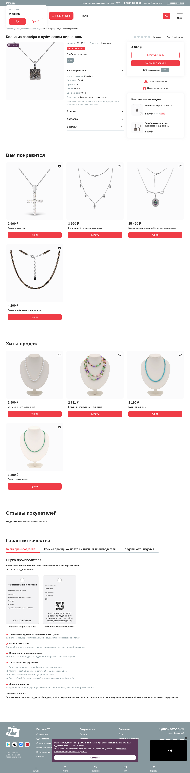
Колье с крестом (16, 228)
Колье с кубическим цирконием (24, 310)
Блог (121, 734)
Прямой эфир (63, 16)
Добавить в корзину (155, 63)
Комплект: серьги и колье (158, 105)
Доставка (84, 739)
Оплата (83, 734)
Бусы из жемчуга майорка (21, 407)
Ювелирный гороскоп (129, 739)
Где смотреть (42, 739)
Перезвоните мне (175, 3)
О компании (42, 734)
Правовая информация (47, 747)
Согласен (95, 758)
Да (17, 21)
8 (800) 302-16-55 (132, 3)
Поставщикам (43, 752)
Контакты (40, 756)
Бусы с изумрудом (17, 479)
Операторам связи (45, 743)
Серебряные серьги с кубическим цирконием (157, 124)
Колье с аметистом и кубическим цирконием (152, 228)
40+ (70, 60)
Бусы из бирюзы (137, 407)
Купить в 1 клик (155, 55)
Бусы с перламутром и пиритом (85, 407)
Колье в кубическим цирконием (85, 228)
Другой (35, 21)
